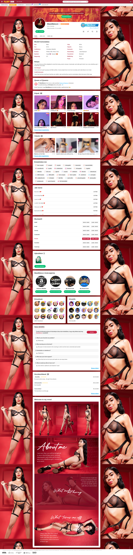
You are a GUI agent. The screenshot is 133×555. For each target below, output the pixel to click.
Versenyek (36, 4)
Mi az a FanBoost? (94, 28)
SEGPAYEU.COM (37, 550)
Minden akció (29, 4)
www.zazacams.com (18, 550)
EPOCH (31, 550)
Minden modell (4, 4)
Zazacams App (45, 4)
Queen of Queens (64, 83)
